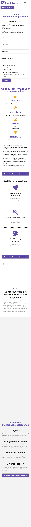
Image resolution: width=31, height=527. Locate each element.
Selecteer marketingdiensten (8, 65)
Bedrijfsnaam (5, 51)
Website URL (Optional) (7, 58)
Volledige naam (5, 37)
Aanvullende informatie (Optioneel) (10, 72)
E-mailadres (5, 44)
